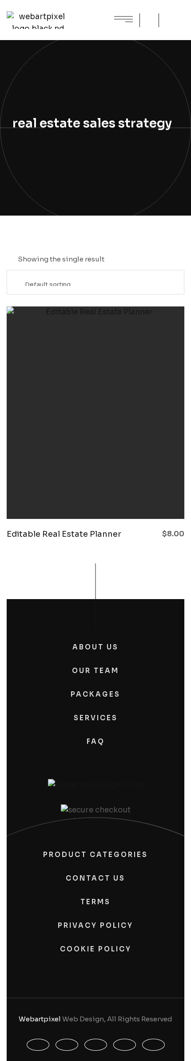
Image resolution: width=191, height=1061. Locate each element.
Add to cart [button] (138, 497)
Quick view (64, 497)
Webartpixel (40, 1019)
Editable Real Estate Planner (64, 534)
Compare (89, 497)
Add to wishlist (113, 497)
